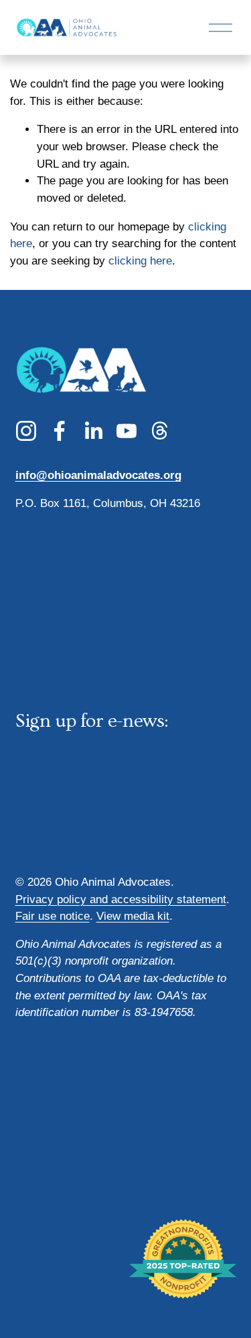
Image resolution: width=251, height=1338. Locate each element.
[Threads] (160, 431)
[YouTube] (126, 431)
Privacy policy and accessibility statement (120, 899)
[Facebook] (59, 431)
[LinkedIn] (93, 431)
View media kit (132, 916)
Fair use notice (52, 916)
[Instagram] (26, 431)
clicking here (140, 261)
